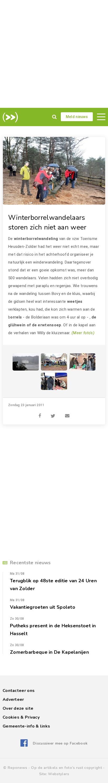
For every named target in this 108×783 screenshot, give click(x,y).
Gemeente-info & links (26, 726)
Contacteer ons (19, 690)
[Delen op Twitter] (53, 413)
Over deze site (18, 708)
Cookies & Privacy (21, 717)
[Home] (9, 117)
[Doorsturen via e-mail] (67, 413)
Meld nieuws (77, 117)
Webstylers (58, 773)
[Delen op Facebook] (40, 413)
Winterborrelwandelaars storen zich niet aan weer (47, 222)
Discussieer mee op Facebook (60, 743)
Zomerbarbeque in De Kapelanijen (49, 652)
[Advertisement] (54, 54)
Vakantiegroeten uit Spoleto (42, 607)
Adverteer (13, 699)
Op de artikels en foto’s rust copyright (66, 767)
